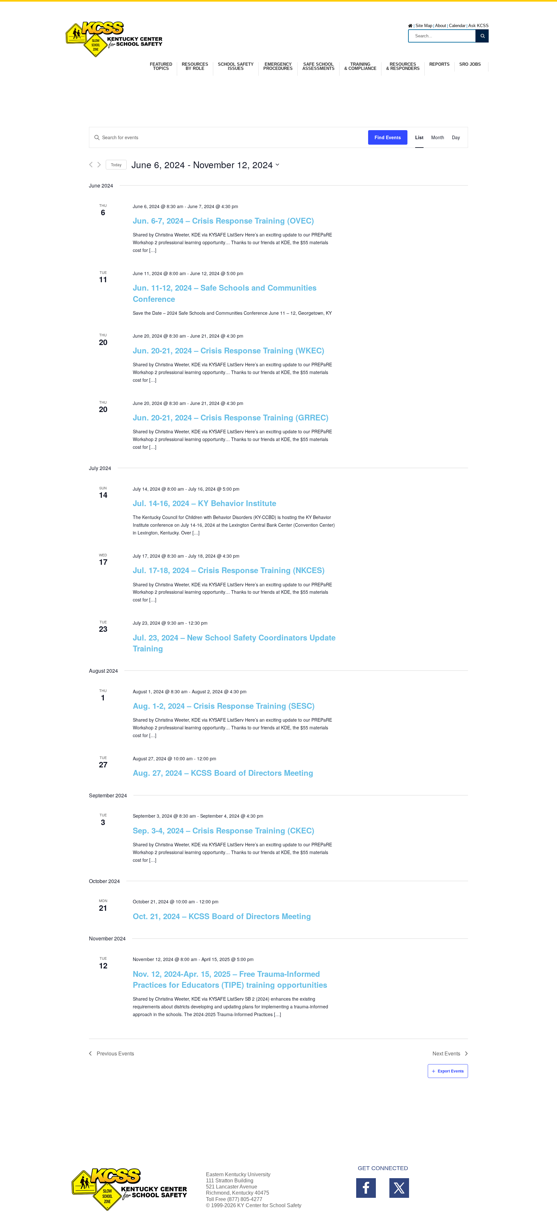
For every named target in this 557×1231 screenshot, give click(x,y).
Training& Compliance (360, 66)
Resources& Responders (403, 66)
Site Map (423, 25)
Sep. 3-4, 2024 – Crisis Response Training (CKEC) (223, 830)
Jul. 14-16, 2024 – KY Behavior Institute (204, 502)
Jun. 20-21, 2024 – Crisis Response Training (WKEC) (228, 350)
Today (116, 164)
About (440, 25)
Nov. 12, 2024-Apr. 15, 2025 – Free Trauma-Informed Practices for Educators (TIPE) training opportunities (230, 979)
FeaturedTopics (161, 66)
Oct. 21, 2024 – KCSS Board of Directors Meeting (222, 915)
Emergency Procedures (278, 66)
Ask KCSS (478, 25)
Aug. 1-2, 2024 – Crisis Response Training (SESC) (224, 705)
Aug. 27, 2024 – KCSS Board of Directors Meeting (223, 772)
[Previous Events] (91, 165)
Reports (439, 64)
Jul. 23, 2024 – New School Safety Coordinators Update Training (234, 643)
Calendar (457, 25)
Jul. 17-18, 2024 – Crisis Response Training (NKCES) (229, 569)
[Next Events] (99, 165)
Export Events (451, 1071)
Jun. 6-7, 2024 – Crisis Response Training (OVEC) (223, 220)
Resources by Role (195, 66)
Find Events (388, 137)
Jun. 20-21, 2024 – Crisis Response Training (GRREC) (230, 417)
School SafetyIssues (236, 66)
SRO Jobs (470, 64)
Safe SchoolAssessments (318, 66)
